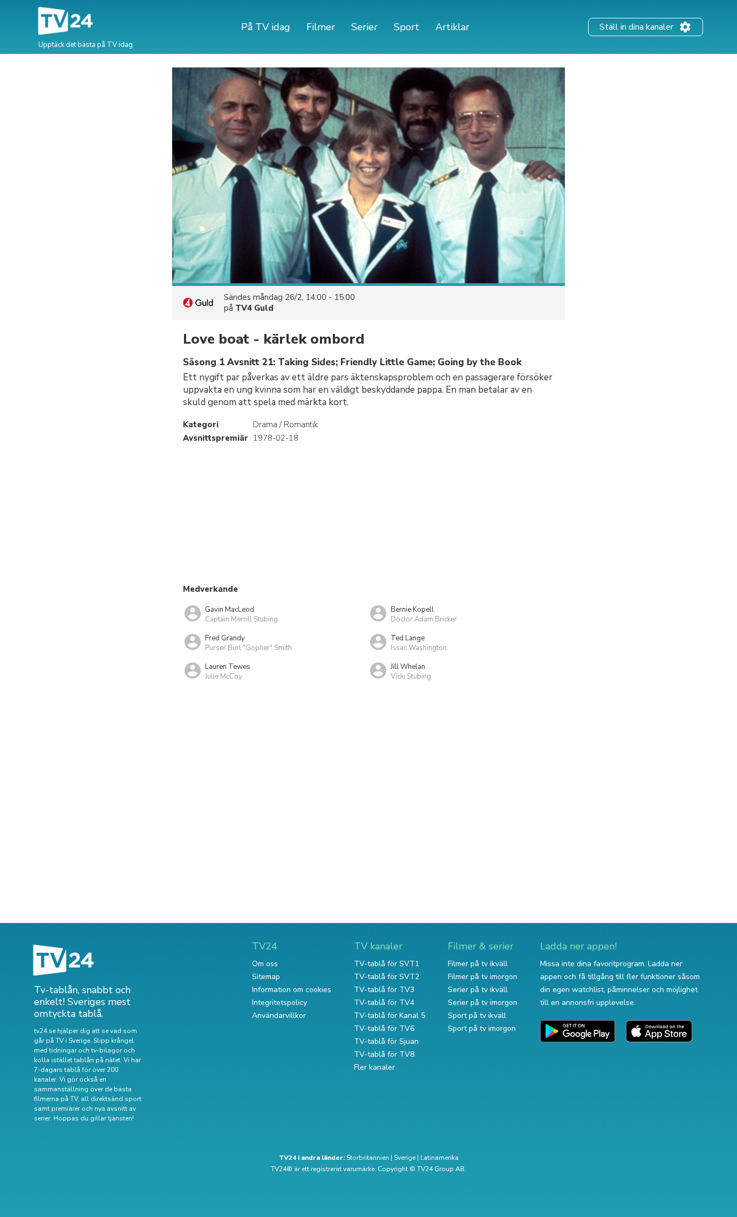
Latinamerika (439, 1157)
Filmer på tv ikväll (478, 964)
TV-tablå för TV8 (384, 1054)
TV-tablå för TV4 (384, 1002)
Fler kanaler (374, 1067)
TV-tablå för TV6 (384, 1028)
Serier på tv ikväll (478, 989)
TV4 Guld (254, 308)
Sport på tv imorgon (482, 1028)
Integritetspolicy (279, 1002)
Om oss (265, 964)
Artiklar (452, 26)
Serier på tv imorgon (482, 1002)
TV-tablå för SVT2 (386, 977)
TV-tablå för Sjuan (386, 1041)
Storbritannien (367, 1157)
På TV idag (265, 26)
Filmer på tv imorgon (482, 977)
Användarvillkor (279, 1015)
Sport (406, 26)
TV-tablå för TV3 (384, 989)
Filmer (320, 26)
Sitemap (266, 977)
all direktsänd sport (111, 1099)
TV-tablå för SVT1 (386, 964)
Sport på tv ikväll (477, 1015)
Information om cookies (291, 989)
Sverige (404, 1157)
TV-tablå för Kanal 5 (389, 1015)
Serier (364, 26)
